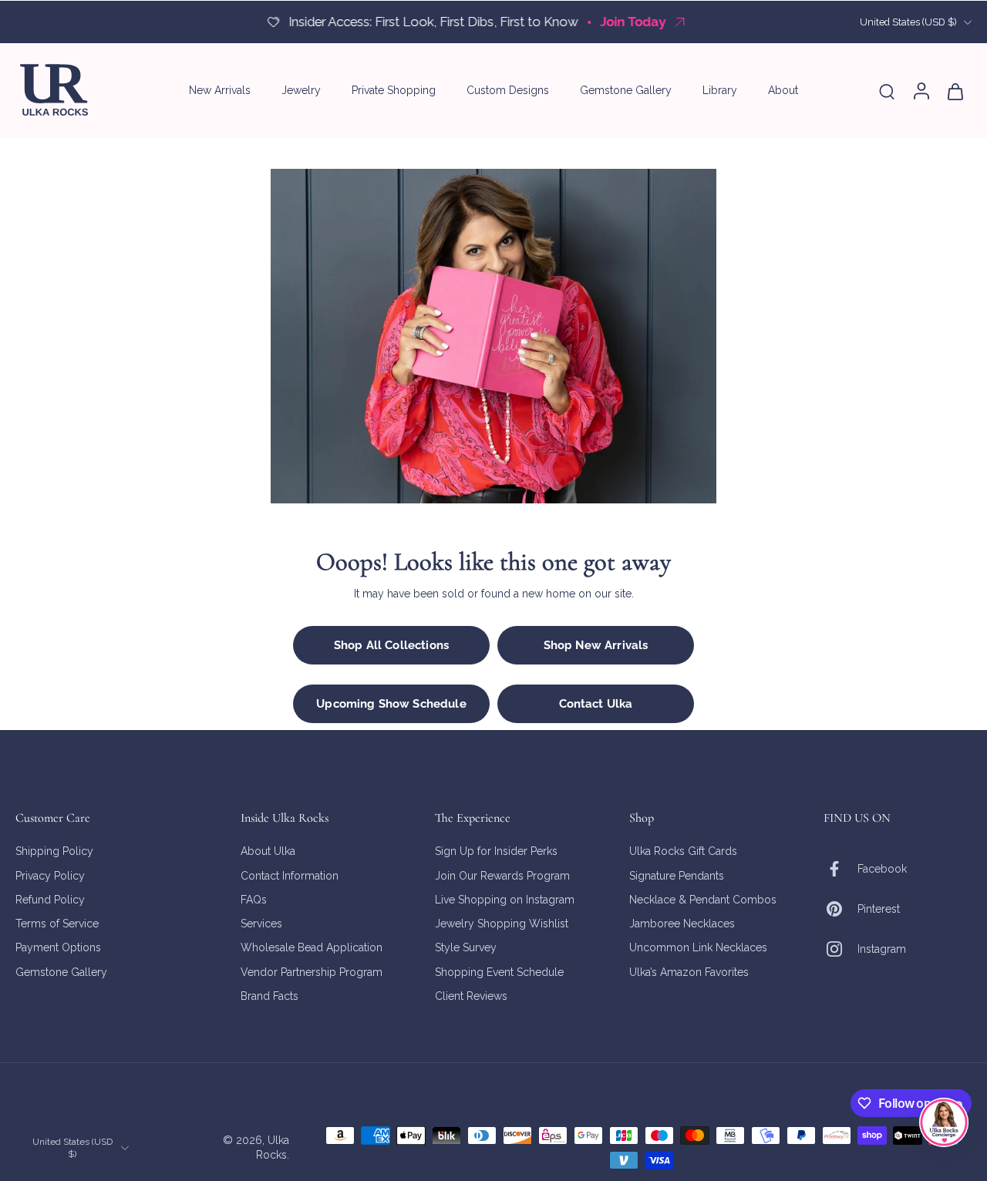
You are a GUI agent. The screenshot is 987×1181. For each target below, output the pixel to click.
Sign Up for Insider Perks (496, 851)
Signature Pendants (676, 876)
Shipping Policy (54, 851)
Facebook (882, 869)
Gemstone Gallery (626, 90)
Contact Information (290, 876)
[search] (887, 91)
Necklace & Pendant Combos (702, 899)
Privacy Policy (50, 876)
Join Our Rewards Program (502, 876)
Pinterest (878, 909)
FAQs (254, 899)
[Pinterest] (840, 909)
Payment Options (58, 947)
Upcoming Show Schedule (391, 704)
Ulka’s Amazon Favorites (689, 972)
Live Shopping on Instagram (504, 899)
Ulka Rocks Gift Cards (683, 851)
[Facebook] (840, 869)
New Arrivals (220, 90)
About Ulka (268, 851)
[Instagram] (840, 949)
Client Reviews (471, 996)
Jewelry (301, 90)
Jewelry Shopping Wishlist (501, 923)
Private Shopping (394, 90)
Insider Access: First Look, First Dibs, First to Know (376, 21)
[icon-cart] (955, 90)
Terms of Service (57, 923)
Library (719, 90)
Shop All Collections (391, 645)
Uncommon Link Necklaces (698, 947)
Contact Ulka (596, 704)
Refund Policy (50, 899)
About (783, 90)
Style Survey (466, 947)
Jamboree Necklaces (682, 923)
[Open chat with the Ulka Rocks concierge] (943, 1122)
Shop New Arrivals (596, 645)
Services (261, 923)
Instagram (881, 949)
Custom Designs (508, 90)
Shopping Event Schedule (499, 972)
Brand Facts (269, 996)
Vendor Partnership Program (311, 972)
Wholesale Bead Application (311, 947)
